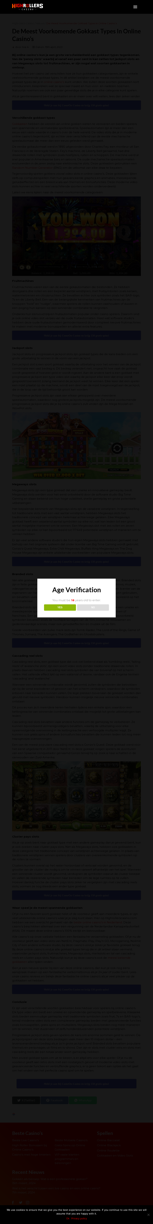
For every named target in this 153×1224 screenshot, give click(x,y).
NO (93, 607)
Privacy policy (79, 1218)
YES (60, 607)
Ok (67, 1218)
